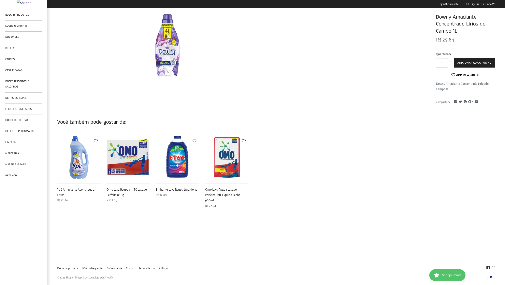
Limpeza (10, 142)
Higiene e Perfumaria (19, 131)
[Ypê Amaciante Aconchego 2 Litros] (79, 157)
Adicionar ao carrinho (474, 62)
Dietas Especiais (16, 98)
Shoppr (70, 277)
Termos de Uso (147, 268)
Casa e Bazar (13, 70)
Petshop (11, 176)
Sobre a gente (114, 268)
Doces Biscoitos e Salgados (17, 84)
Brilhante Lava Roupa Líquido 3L (176, 189)
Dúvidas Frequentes (92, 268)
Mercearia (12, 153)
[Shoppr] (23, 3)
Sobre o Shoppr (16, 26)
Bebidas (10, 48)
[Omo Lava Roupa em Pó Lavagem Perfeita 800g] (128, 157)
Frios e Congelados (18, 109)
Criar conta (452, 4)
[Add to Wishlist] (96, 140)
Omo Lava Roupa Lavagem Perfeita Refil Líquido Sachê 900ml (222, 195)
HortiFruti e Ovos (17, 120)
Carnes (10, 59)
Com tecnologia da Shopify (98, 277)
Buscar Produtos (17, 15)
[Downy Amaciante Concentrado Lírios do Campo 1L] (168, 46)
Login (442, 4)
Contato (130, 268)
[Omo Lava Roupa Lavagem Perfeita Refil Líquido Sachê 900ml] (227, 157)
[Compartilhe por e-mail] (477, 101)
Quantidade (444, 54)
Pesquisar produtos (67, 268)
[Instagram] (493, 268)
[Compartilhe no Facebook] (455, 101)
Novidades (12, 37)
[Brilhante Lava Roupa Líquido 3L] (177, 157)
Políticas (163, 268)
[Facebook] (488, 268)
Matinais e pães (15, 164)
